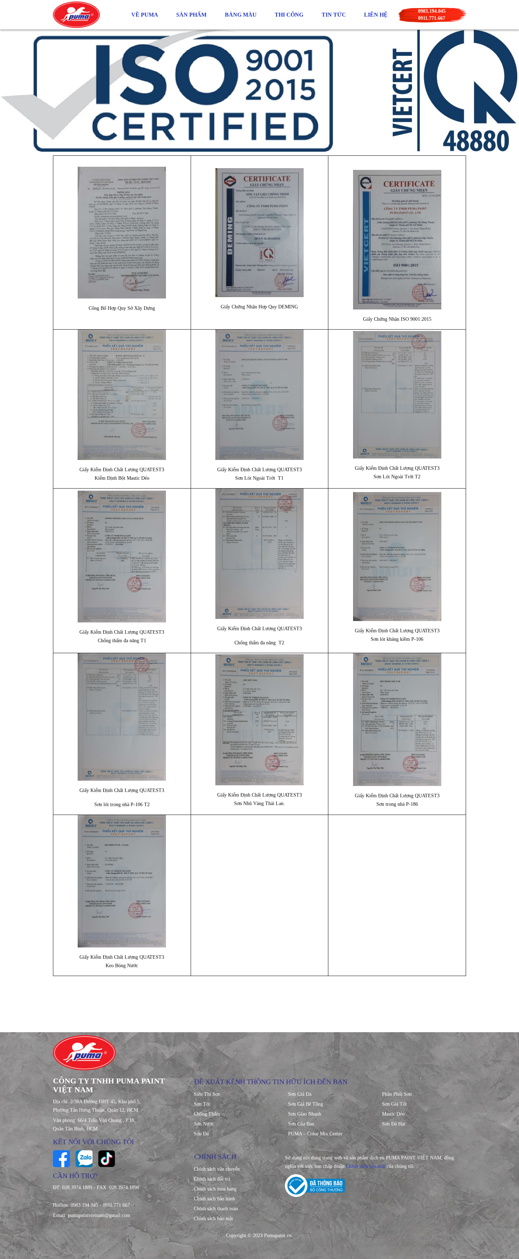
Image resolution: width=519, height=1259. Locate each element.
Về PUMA (144, 15)
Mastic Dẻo (393, 1114)
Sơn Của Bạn (301, 1124)
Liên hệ (376, 15)
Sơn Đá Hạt (393, 1124)
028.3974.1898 (124, 1187)
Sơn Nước (204, 1124)
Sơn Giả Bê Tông (305, 1104)
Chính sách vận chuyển (217, 1169)
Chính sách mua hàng (215, 1189)
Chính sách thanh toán (216, 1208)
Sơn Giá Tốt (394, 1104)
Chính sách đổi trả (212, 1179)
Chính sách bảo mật (213, 1218)
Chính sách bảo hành (214, 1198)
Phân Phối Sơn (397, 1094)
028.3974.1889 (77, 1187)
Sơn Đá (201, 1133)
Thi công (289, 15)
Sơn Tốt (202, 1104)
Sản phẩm (191, 15)
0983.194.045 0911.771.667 (432, 14)
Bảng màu (241, 15)
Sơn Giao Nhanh (304, 1114)
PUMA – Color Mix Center (315, 1133)
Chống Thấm (207, 1114)
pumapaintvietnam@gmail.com (99, 1215)
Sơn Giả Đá (299, 1094)
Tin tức (334, 15)
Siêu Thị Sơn (207, 1094)
